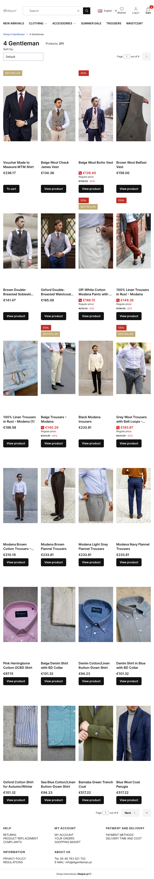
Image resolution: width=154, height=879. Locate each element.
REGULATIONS (13, 862)
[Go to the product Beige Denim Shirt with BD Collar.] (58, 614)
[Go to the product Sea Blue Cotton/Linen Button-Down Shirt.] (58, 733)
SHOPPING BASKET (68, 842)
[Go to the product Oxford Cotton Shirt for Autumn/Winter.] (20, 733)
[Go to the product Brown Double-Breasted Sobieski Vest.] (20, 241)
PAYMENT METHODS (120, 834)
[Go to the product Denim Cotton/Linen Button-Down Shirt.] (96, 614)
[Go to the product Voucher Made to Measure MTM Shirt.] (20, 114)
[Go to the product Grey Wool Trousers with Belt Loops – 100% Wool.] (133, 368)
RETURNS (9, 834)
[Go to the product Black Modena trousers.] (96, 368)
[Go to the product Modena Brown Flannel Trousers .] (58, 496)
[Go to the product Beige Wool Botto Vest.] (96, 114)
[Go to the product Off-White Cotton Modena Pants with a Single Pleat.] (96, 241)
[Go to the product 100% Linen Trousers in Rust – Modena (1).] (20, 368)
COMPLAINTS (12, 842)
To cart (11, 188)
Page (120, 56)
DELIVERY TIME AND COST (124, 838)
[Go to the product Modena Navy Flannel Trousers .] (133, 496)
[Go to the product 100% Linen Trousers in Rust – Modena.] (133, 241)
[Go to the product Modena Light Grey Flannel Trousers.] (96, 496)
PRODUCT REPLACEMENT (20, 838)
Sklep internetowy (72, 873)
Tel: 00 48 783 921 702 (70, 858)
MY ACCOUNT (64, 834)
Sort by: (8, 49)
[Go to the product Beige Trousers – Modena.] (58, 368)
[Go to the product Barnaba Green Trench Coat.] (96, 733)
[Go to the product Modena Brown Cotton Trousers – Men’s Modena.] (20, 496)
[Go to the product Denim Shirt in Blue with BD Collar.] (133, 614)
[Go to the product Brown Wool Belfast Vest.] (133, 114)
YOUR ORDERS (64, 838)
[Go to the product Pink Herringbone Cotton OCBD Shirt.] (20, 614)
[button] (86, 10)
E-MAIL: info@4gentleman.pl (73, 862)
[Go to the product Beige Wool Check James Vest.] (58, 114)
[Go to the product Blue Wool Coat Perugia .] (133, 733)
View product (53, 188)
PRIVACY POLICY (14, 858)
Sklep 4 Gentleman (14, 34)
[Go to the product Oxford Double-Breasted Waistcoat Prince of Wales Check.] (58, 241)
